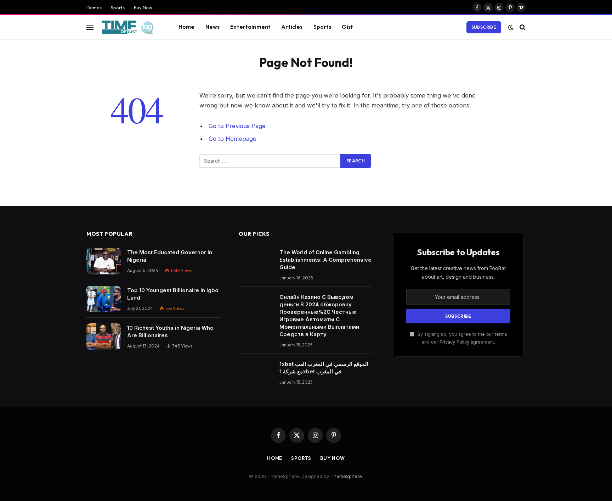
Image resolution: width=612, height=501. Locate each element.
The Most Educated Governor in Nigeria (169, 256)
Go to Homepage (232, 138)
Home (186, 26)
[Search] (522, 27)
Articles (291, 26)
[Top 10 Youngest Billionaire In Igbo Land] (103, 299)
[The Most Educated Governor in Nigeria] (103, 261)
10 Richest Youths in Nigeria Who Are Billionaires (170, 331)
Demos (94, 7)
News (212, 26)
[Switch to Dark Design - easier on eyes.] (510, 27)
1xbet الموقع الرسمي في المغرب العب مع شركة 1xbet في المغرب (323, 368)
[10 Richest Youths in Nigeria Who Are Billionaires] (103, 336)
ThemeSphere (346, 476)
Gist (347, 26)
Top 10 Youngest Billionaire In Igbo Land (173, 294)
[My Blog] (130, 27)
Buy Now (143, 7)
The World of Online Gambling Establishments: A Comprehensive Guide (325, 260)
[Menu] (90, 27)
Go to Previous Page (237, 125)
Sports (118, 7)
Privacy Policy (454, 342)
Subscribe (483, 27)
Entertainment (250, 26)
